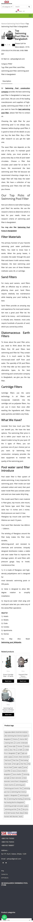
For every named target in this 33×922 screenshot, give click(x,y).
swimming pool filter (9, 71)
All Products (4, 878)
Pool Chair (16, 760)
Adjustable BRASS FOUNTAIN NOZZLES (16, 732)
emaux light (12, 746)
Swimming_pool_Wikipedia (11, 642)
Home (3, 24)
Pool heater (8, 764)
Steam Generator (16, 778)
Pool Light (16, 764)
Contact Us (4, 874)
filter (7, 67)
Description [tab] (7, 81)
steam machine (9, 785)
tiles (19, 809)
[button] (4, 917)
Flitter (22, 24)
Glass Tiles (13, 750)
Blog (2, 871)
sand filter (21, 67)
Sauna (14, 771)
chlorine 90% (23, 739)
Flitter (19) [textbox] (16, 920)
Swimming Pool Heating (15, 799)
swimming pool (20, 785)
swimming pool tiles (11, 809)
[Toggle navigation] (30, 15)
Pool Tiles (23, 764)
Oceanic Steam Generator (21, 757)
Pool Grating (24, 760)
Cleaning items (9, 743)
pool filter (12, 67)
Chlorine (15, 739)
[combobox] (16, 919)
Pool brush (8, 760)
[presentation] (3, 37)
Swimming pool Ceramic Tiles (13, 788)
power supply (18, 767)
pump (25, 767)
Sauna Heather (17, 774)
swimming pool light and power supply (16, 806)
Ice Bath (20, 750)
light (19, 753)
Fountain (20, 746)
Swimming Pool (13, 24)
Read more (8, 681)
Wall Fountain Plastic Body (15, 813)
